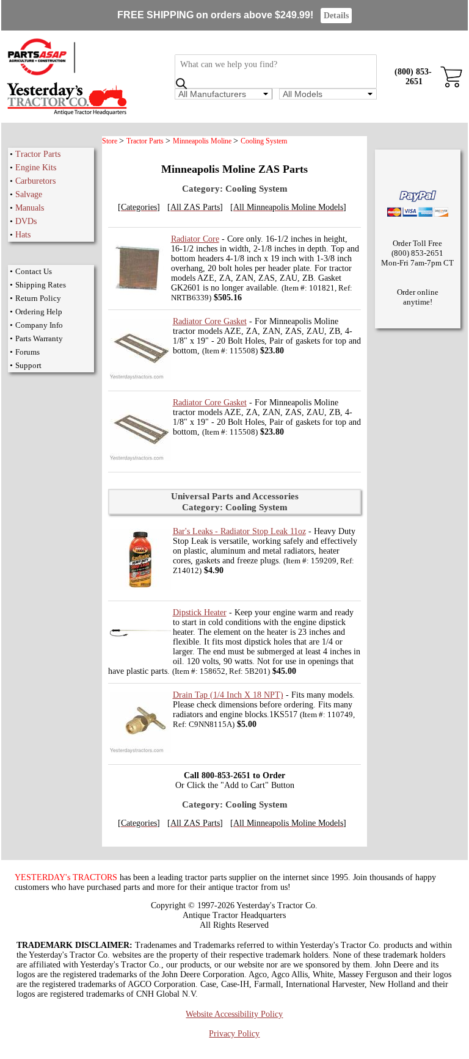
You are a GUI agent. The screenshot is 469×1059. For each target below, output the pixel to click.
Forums (27, 351)
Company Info (39, 325)
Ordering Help (38, 311)
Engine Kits (35, 167)
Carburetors (35, 181)
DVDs (26, 221)
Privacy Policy (234, 1033)
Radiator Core (195, 239)
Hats (23, 234)
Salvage (28, 194)
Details (336, 15)
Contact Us (33, 271)
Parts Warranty (39, 338)
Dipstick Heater (200, 612)
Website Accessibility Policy (234, 1014)
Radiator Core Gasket (210, 321)
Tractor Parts (37, 154)
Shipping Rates (40, 284)
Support (28, 365)
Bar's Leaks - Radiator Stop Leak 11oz (239, 531)
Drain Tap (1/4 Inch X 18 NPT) (228, 694)
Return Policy (38, 298)
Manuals (29, 207)
